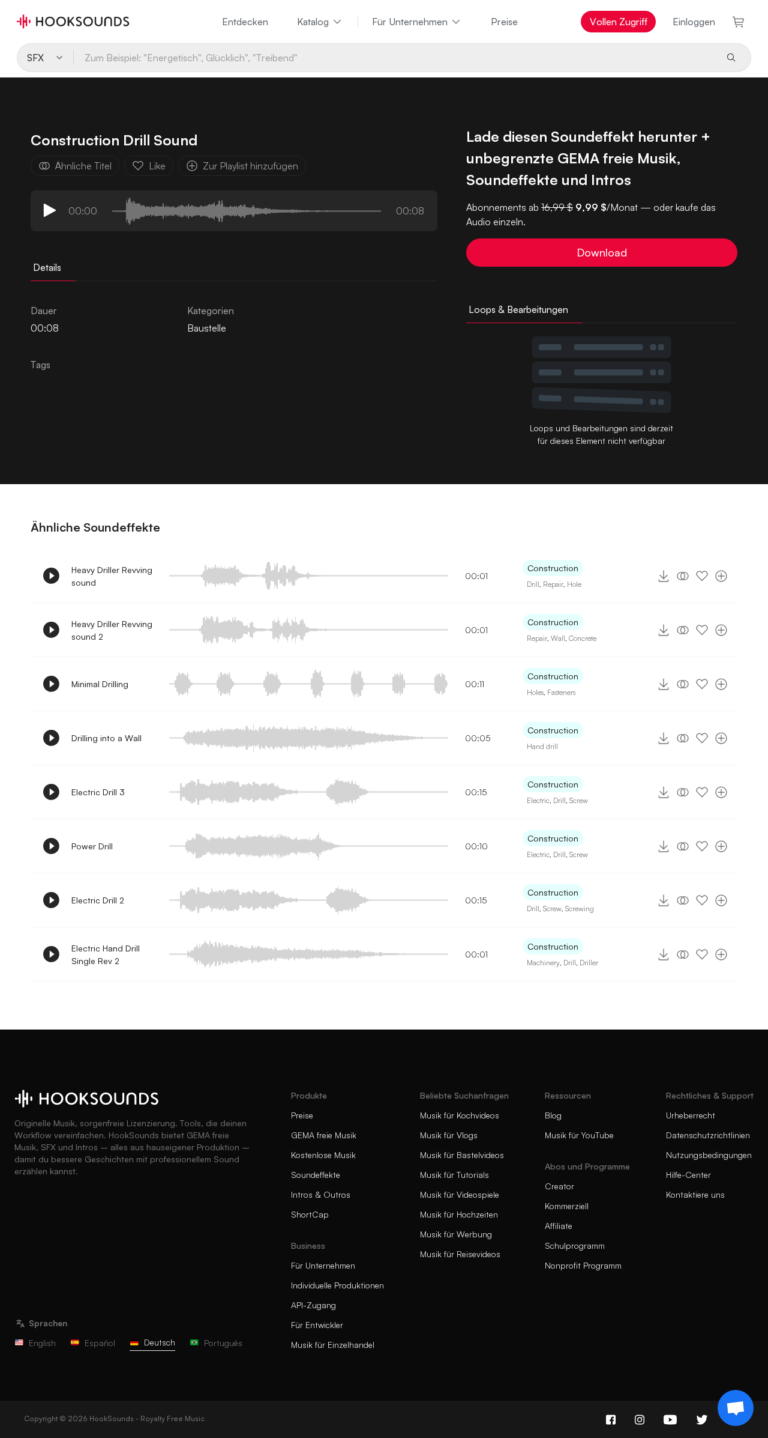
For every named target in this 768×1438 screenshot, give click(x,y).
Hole (574, 584)
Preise (504, 22)
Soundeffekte (315, 1175)
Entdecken (245, 22)
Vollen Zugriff (618, 22)
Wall (558, 638)
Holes (535, 692)
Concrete (582, 638)
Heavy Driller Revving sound (111, 576)
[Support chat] (736, 1408)
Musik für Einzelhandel (332, 1344)
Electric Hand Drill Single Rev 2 (105, 954)
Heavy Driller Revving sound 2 (111, 630)
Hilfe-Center (688, 1175)
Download (602, 252)
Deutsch (159, 1342)
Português (223, 1343)
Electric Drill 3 (98, 792)
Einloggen (694, 22)
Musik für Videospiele (459, 1194)
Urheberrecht (690, 1115)
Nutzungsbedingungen (709, 1155)
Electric (538, 800)
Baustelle (206, 328)
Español (100, 1343)
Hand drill (542, 746)
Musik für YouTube (579, 1135)
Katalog (313, 22)
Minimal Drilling (99, 684)
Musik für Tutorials (454, 1175)
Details (47, 267)
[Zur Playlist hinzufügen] (721, 576)
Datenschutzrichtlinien (708, 1135)
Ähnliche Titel (83, 166)
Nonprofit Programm (583, 1265)
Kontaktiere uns (695, 1194)
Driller (589, 962)
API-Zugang (313, 1305)
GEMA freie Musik (323, 1135)
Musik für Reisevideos (460, 1254)
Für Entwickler (317, 1325)
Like (157, 166)
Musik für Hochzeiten (459, 1214)
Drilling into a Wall (106, 738)
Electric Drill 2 (97, 900)
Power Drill (92, 846)
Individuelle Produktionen (337, 1285)
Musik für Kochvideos (459, 1115)
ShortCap (310, 1214)
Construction (552, 568)
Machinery (543, 962)
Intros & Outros (320, 1194)
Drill (533, 584)
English (42, 1343)
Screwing (579, 908)
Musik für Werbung (456, 1234)
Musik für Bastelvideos (462, 1155)
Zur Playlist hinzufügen (250, 166)
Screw (578, 800)
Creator (559, 1186)
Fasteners (561, 692)
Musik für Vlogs (449, 1135)
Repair (553, 584)
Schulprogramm (575, 1245)
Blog (553, 1115)
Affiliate (558, 1226)
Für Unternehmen (410, 22)
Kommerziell (567, 1206)
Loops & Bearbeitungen (518, 309)
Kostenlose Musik (323, 1155)
